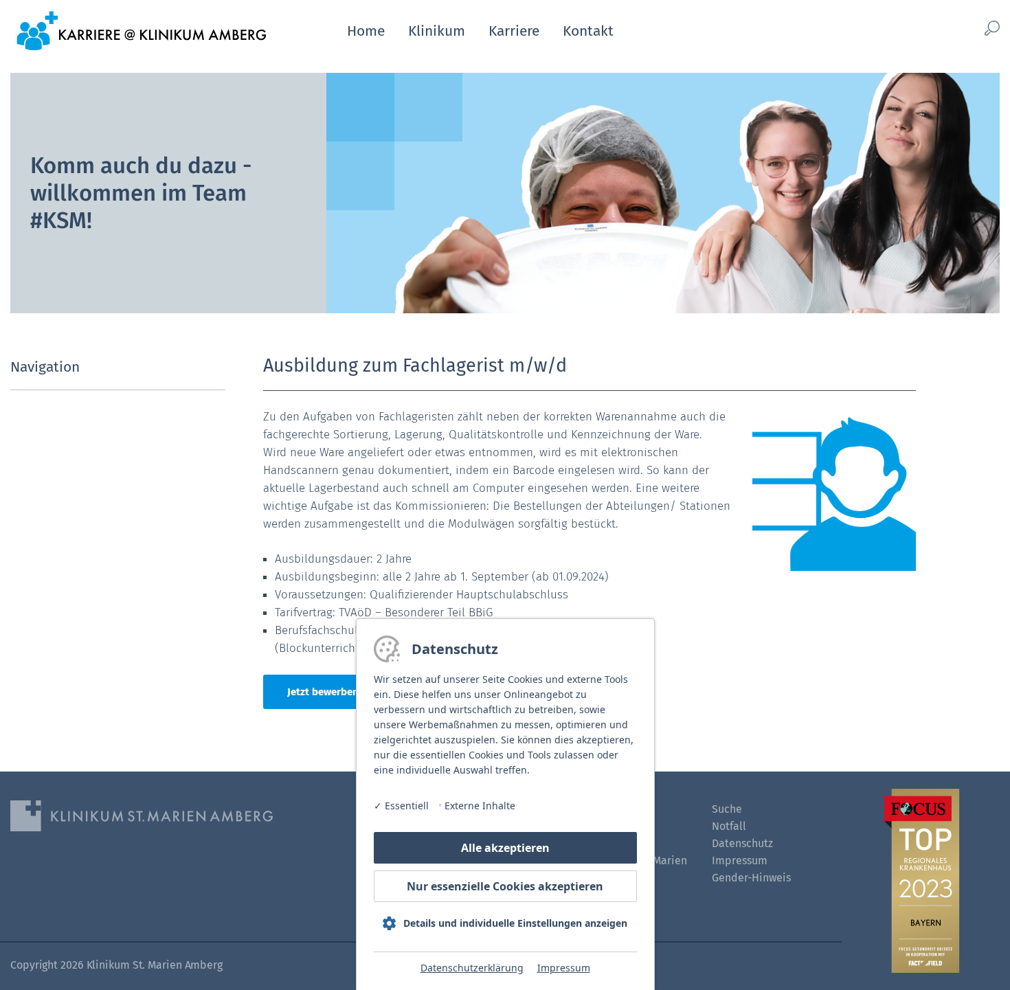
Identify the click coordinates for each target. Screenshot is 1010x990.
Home (366, 31)
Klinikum (436, 31)
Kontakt (588, 31)
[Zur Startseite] (140, 29)
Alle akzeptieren (505, 847)
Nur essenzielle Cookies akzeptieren (505, 886)
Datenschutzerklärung (472, 967)
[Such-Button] (968, 28)
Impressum (563, 967)
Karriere (514, 31)
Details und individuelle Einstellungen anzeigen (515, 923)
